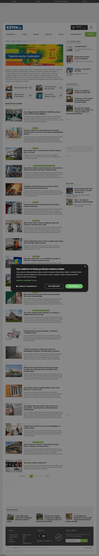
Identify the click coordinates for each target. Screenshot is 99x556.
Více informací (31, 277)
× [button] (85, 266)
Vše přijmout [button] (74, 286)
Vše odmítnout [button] (54, 286)
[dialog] (49, 278)
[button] (49, 280)
